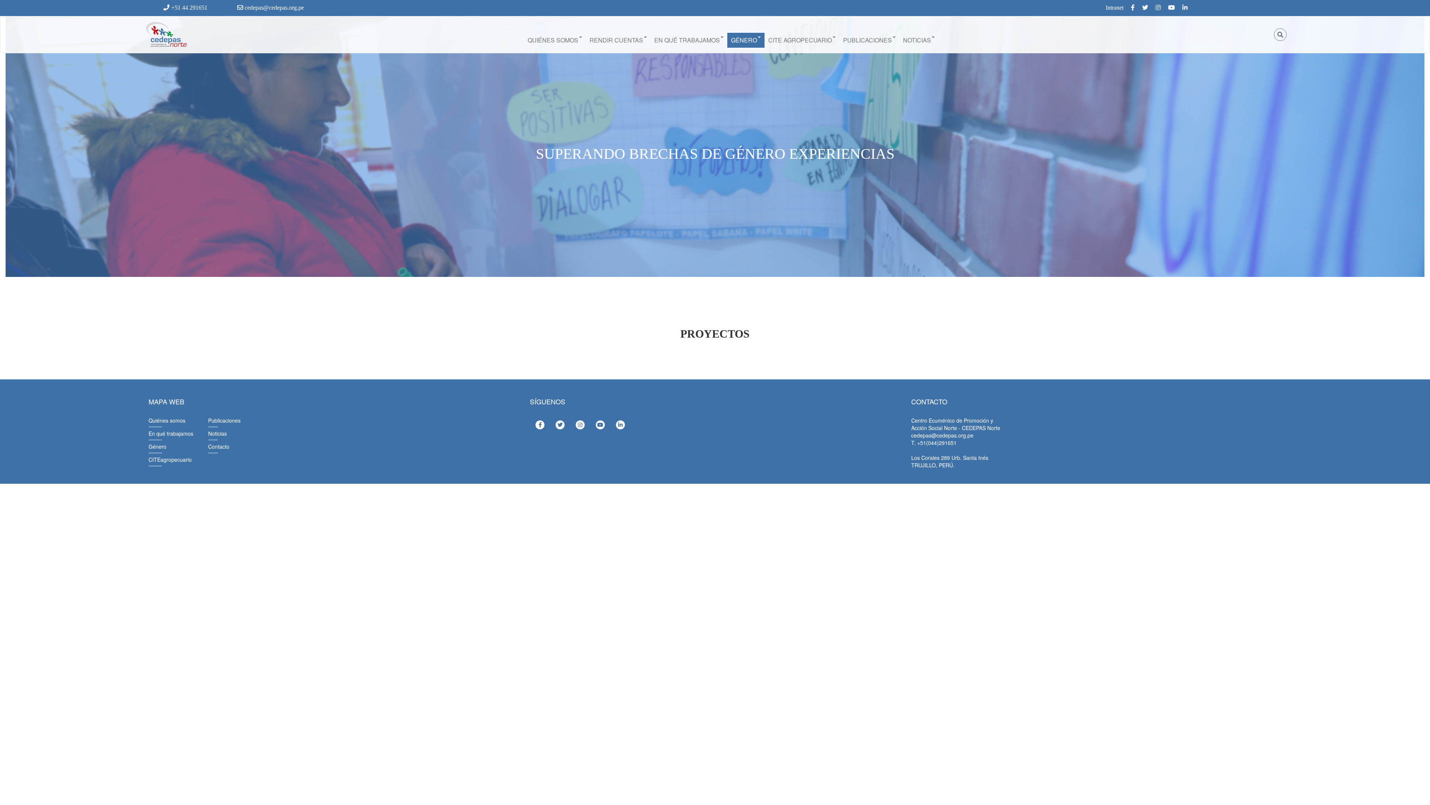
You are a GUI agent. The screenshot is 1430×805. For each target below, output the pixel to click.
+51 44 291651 (189, 7)
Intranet (1115, 7)
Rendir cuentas (616, 40)
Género (744, 40)
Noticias (917, 40)
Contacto (218, 446)
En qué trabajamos (687, 40)
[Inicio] (165, 34)
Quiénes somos (553, 40)
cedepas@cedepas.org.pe (273, 7)
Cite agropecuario (800, 40)
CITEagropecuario (170, 459)
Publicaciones (867, 40)
